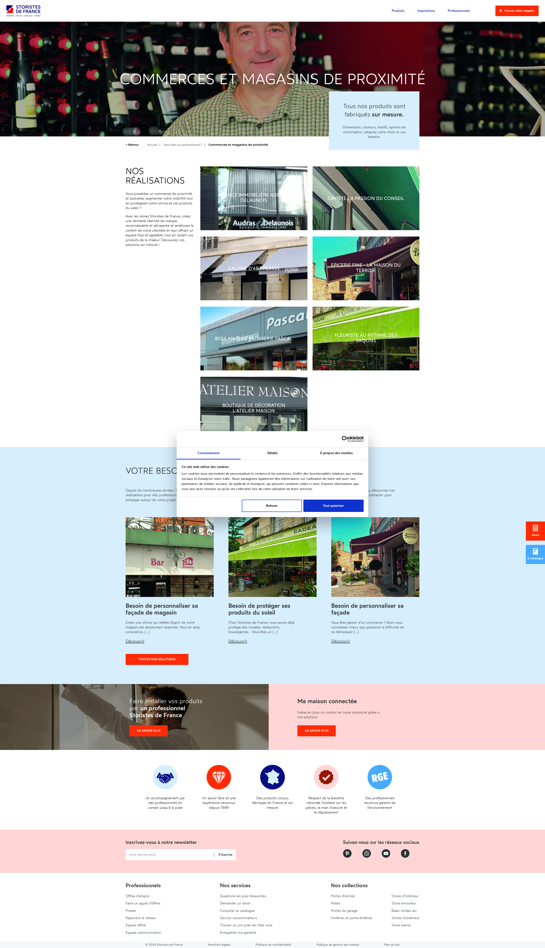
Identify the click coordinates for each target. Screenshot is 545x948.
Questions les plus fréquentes (243, 896)
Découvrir (135, 641)
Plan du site (392, 945)
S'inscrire (225, 855)
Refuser (272, 505)
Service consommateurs (238, 918)
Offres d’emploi (137, 896)
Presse (131, 911)
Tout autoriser (333, 505)
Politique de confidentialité (273, 945)
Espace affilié (136, 925)
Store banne (401, 925)
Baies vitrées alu (404, 911)
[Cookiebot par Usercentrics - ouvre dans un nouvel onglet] (345, 439)
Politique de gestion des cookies (337, 945)
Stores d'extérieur (405, 918)
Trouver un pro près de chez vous (246, 925)
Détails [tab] (272, 453)
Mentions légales (219, 945)
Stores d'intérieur (405, 896)
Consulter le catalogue (237, 911)
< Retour (132, 144)
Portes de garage (344, 911)
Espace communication (143, 933)
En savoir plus (149, 731)
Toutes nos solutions (157, 659)
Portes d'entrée (343, 896)
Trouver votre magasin (519, 11)
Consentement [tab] (208, 453)
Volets (335, 903)
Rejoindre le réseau (141, 918)
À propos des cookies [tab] (336, 453)
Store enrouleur (404, 903)
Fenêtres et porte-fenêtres (351, 918)
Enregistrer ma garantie (238, 933)
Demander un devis (235, 903)
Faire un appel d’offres (143, 903)
